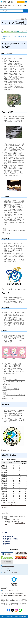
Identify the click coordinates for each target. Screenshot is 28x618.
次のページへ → (16, 502)
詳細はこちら (5, 450)
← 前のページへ (5, 502)
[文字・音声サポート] (9, 2)
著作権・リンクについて (8, 566)
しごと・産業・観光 (17, 5)
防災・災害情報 (21, 1)
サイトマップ (5, 568)
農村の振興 (3, 7)
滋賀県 (2, 5)
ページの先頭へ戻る (21, 19)
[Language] (12, 2)
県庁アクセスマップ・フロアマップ (11, 590)
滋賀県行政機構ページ (19, 595)
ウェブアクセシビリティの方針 (9, 572)
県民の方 (7, 5)
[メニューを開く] (26, 1)
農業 (25, 5)
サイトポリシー (6, 570)
